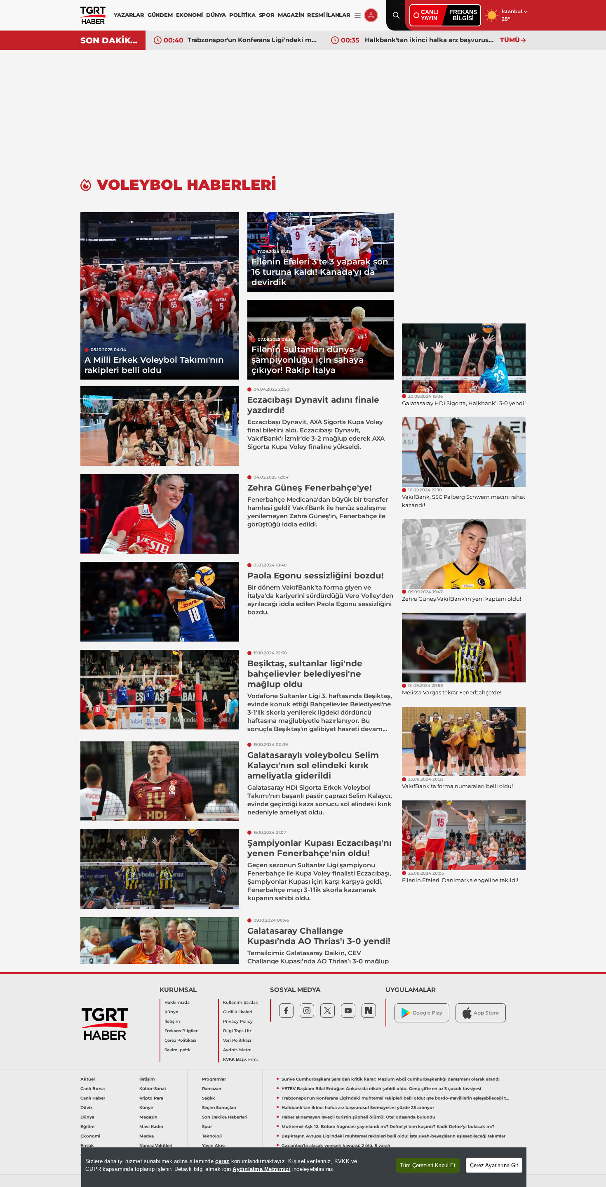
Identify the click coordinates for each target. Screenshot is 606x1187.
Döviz (86, 1107)
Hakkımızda (177, 1002)
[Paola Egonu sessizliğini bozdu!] (159, 602)
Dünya (87, 1117)
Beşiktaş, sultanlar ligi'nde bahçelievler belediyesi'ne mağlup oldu (304, 673)
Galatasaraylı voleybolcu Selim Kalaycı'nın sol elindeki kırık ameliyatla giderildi (313, 765)
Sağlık (208, 1098)
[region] (303, 1167)
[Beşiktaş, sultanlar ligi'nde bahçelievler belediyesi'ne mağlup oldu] (159, 689)
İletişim (172, 1021)
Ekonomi (90, 1136)
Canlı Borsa (92, 1088)
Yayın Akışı (213, 1145)
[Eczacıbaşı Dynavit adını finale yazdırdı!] (159, 426)
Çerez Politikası (180, 1040)
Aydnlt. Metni (237, 1049)
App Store (486, 1013)
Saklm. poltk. (177, 1049)
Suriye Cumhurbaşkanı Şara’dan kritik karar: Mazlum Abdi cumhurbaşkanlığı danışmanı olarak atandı (391, 1079)
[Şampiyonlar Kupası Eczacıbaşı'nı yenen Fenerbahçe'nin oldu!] (159, 869)
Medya (146, 1136)
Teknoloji (212, 1136)
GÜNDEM (160, 15)
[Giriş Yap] (371, 15)
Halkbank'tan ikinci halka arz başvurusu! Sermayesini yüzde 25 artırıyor (430, 40)
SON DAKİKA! (109, 40)
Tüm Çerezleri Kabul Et (428, 1165)
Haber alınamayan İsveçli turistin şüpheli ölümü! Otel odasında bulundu (358, 1117)
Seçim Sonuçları (219, 1107)
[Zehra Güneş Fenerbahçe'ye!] (159, 514)
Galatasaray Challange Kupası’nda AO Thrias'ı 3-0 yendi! (318, 936)
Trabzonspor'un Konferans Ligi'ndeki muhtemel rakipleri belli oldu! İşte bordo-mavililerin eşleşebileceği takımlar (253, 40)
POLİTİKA (242, 15)
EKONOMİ (189, 15)
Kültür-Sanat (152, 1088)
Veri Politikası (237, 1040)
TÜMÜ (510, 40)
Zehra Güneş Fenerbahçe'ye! (309, 488)
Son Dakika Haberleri (224, 1117)
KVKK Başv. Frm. (240, 1059)
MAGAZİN (291, 15)
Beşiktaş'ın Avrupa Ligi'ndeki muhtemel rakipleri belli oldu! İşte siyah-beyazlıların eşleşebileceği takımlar (393, 1136)
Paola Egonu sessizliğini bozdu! (315, 576)
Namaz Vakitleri (155, 1145)
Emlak (87, 1145)
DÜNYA (216, 15)
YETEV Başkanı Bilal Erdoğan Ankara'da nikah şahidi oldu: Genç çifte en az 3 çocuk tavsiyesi (381, 1088)
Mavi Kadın (151, 1126)
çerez (222, 1161)
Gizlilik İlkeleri (237, 1012)
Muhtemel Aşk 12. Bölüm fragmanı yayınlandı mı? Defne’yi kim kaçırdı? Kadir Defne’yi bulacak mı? (388, 1126)
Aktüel (87, 1079)
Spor (207, 1126)
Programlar (214, 1079)
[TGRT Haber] (93, 15)
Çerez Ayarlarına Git (494, 1165)
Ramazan (211, 1088)
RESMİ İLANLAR (328, 15)
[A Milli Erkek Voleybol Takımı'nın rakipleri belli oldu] (159, 296)
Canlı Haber (92, 1098)
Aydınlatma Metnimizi (261, 1169)
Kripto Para (151, 1098)
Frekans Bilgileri (181, 1031)
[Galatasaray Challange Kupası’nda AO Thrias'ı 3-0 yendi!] (159, 957)
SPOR (267, 15)
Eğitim (87, 1126)
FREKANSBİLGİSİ (463, 15)
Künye (171, 1012)
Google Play (427, 1013)
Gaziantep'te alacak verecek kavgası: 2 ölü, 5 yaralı (336, 1145)
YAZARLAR (129, 15)
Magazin (148, 1117)
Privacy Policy (238, 1021)
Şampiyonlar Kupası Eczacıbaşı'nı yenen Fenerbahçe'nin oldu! (319, 848)
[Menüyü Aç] (358, 15)
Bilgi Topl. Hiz (237, 1031)
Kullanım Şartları (240, 1002)
